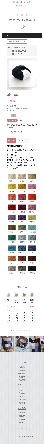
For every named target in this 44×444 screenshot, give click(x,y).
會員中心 (22, 390)
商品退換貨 (22, 377)
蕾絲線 (18, 125)
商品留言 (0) (23, 141)
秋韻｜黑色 (16, 53)
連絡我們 (22, 403)
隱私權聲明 (22, 419)
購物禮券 (22, 370)
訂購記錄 (22, 393)
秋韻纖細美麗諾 (18, 50)
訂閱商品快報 (22, 400)
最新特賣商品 (22, 374)
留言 (23, 131)
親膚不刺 (12, 127)
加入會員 (23, 2)
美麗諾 (23, 125)
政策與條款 (22, 422)
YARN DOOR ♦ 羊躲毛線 (22, 20)
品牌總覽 (22, 367)
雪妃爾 (14, 106)
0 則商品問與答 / (14, 131)
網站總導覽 (22, 380)
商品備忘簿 (22, 396)
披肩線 (12, 125)
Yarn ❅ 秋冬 (20, 47)
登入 (30, 2)
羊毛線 (28, 125)
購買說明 (22, 416)
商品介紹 (11, 141)
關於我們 (22, 413)
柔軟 (33, 125)
